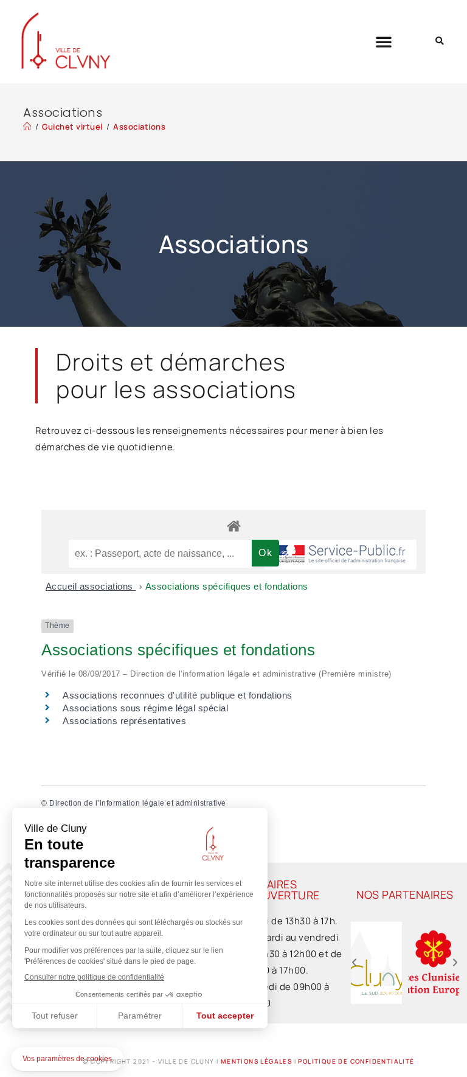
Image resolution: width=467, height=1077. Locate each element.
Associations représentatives (124, 721)
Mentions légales (256, 1061)
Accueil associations (91, 586)
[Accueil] (27, 126)
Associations (139, 126)
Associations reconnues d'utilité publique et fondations (177, 695)
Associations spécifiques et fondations (226, 586)
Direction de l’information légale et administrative (137, 803)
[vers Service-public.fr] (341, 555)
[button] (384, 41)
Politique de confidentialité (356, 1061)
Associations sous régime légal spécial (145, 708)
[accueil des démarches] (233, 525)
